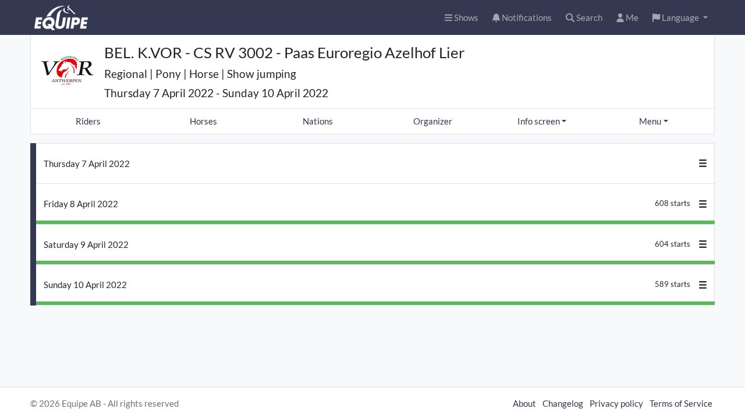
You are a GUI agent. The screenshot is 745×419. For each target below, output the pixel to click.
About (524, 403)
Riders (88, 121)
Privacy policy (616, 403)
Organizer (432, 121)
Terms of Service (681, 403)
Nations (318, 121)
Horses (203, 121)
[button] (680, 17)
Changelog (562, 403)
